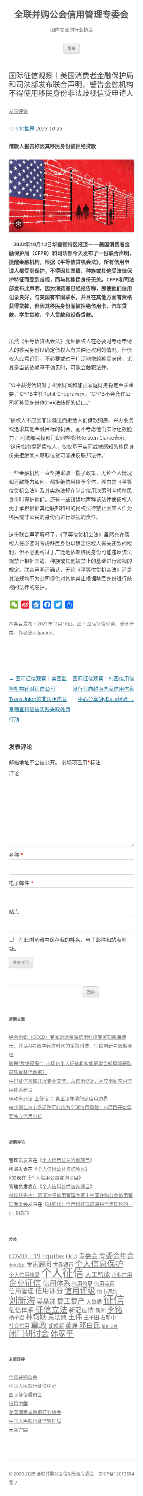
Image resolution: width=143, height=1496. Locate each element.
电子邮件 (21, 882)
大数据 (94, 1301)
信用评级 (80, 1290)
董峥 (71, 1325)
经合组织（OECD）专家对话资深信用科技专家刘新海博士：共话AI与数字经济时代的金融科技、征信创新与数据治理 (70, 1046)
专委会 (88, 1256)
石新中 (108, 1317)
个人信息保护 (99, 1263)
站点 (14, 911)
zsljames (42, 632)
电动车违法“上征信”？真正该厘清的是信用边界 (58, 1098)
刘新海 (22, 1300)
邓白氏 (89, 1325)
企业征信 (25, 1282)
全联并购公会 (23, 1377)
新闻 (124, 623)
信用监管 (104, 1283)
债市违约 (107, 1291)
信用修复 (82, 1283)
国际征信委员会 (25, 1394)
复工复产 (71, 1301)
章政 (39, 1324)
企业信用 (121, 1274)
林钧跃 (36, 1317)
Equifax (53, 1256)
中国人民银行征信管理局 (35, 1421)
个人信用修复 (24, 1274)
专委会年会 (116, 1255)
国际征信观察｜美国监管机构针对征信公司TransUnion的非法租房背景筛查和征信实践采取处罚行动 (39, 699)
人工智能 (97, 1274)
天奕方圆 (18, 1429)
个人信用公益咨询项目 (66, 1160)
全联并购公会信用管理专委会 (71, 14)
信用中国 (18, 1403)
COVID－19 (25, 1256)
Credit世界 (22, 128)
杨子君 (16, 1317)
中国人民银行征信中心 (32, 1385)
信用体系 (56, 1283)
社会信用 (19, 1325)
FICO (71, 1256)
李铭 (114, 1309)
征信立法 (51, 1309)
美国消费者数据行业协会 (35, 1412)
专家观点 (17, 1265)
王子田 (91, 1317)
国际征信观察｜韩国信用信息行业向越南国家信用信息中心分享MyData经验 (103, 688)
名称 (16, 854)
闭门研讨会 (29, 1332)
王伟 (75, 1317)
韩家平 (62, 1333)
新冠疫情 (81, 1310)
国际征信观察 (101, 623)
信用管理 (21, 1291)
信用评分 (49, 1291)
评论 (14, 773)
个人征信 (62, 1273)
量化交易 (110, 1326)
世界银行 (63, 1264)
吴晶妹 (46, 1301)
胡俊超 (56, 1325)
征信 (113, 1299)
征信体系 (21, 1310)
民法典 (57, 1317)
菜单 (71, 48)
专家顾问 (38, 1264)
